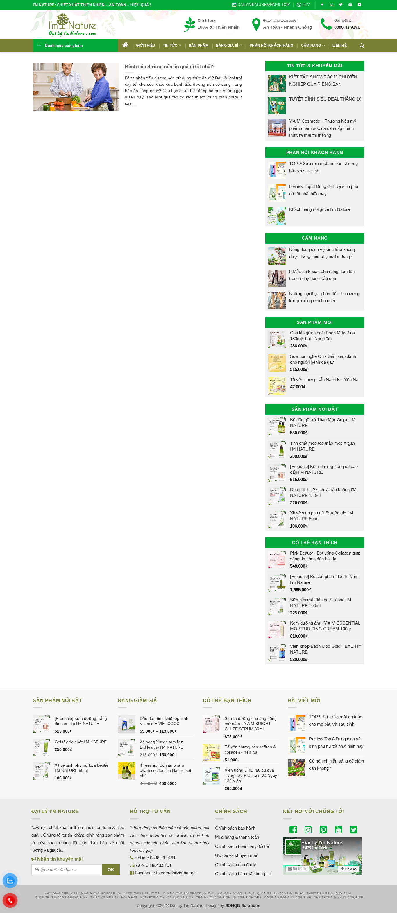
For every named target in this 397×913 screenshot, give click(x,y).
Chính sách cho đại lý (235, 864)
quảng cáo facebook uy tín (188, 893)
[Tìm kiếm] (362, 45)
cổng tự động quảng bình (287, 897)
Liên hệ (339, 46)
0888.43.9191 (347, 27)
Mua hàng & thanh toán (237, 837)
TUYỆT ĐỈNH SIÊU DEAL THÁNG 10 (325, 98)
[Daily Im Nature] (83, 24)
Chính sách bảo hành (235, 828)
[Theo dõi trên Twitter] (341, 5)
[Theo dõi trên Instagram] (331, 5)
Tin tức (170, 46)
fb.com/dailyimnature (176, 872)
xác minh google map (235, 893)
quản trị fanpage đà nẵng (280, 893)
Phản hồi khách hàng (272, 46)
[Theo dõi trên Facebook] (322, 5)
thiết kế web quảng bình (329, 893)
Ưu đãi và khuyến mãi (236, 855)
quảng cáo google (98, 893)
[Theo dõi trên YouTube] (359, 5)
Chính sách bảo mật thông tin (243, 873)
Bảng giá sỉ (227, 46)
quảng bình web (247, 897)
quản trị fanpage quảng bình (61, 897)
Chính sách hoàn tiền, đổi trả (242, 846)
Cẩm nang (311, 46)
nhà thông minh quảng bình (338, 897)
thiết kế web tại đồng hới (113, 897)
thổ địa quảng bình (213, 897)
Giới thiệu (145, 46)
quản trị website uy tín (139, 893)
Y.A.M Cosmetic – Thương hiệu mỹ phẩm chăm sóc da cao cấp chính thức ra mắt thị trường (322, 128)
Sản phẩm (198, 46)
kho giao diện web (61, 893)
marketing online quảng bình (166, 897)
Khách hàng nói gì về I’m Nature (319, 209)
